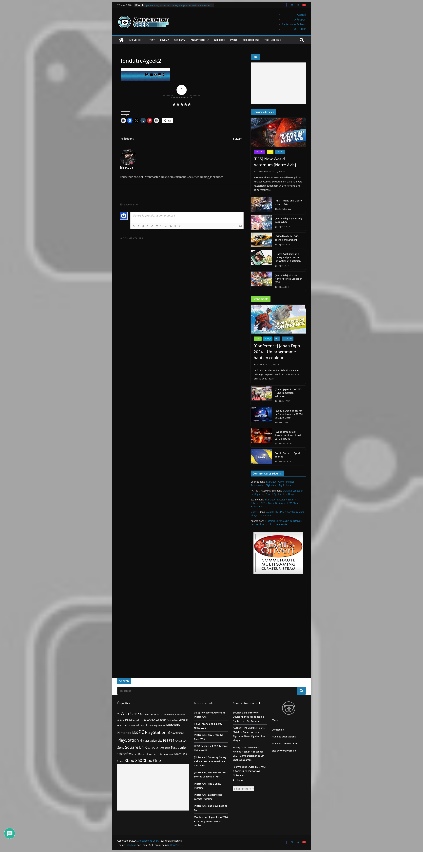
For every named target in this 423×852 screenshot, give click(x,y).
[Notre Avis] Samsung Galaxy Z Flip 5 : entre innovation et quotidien (288, 257)
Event (233, 39)
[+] (179, 226)
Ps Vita (178, 741)
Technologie (273, 39)
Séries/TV (179, 39)
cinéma (120, 719)
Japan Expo (122, 725)
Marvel (162, 725)
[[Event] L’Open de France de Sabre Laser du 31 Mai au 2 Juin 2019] (261, 416)
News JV (268, 338)
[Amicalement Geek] (121, 40)
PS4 (171, 740)
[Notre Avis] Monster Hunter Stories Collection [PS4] (288, 279)
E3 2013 (148, 719)
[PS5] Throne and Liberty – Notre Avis (288, 202)
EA (153, 719)
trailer (182, 747)
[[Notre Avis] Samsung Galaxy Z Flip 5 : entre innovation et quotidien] (261, 260)
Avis (142, 714)
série (167, 747)
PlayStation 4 (129, 740)
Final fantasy (172, 720)
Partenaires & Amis (294, 24)
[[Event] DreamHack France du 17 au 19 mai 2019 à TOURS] (261, 437)
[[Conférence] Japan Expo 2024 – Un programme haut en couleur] (278, 319)
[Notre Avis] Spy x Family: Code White (289, 220)
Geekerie (219, 39)
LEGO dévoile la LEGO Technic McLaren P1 (169, 5)
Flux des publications (284, 736)
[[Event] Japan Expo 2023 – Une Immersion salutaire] (261, 395)
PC (141, 732)
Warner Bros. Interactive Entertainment (151, 754)
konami (142, 725)
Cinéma (164, 39)
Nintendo (173, 725)
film (164, 719)
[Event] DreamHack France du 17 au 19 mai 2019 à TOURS (288, 435)
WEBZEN (178, 754)
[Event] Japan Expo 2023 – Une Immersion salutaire (288, 393)
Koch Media (133, 725)
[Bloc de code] (166, 226)
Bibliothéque (251, 39)
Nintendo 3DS (127, 733)
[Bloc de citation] (161, 226)
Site (277, 338)
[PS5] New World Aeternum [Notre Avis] (275, 161)
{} (175, 226)
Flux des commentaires (285, 743)
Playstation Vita (152, 740)
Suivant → (239, 138)
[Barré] (147, 226)
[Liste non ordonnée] (156, 226)
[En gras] (133, 226)
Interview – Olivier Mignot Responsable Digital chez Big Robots (248, 716)
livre (150, 725)
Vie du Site (287, 338)
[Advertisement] (278, 83)
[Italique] (138, 226)
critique (128, 719)
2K (118, 714)
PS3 (165, 740)
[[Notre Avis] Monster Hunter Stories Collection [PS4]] (261, 281)
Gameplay (183, 719)
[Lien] (170, 226)
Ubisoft (123, 754)
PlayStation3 (177, 733)
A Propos (300, 19)
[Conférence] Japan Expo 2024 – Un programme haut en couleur (277, 351)
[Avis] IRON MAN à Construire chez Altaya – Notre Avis (249, 771)
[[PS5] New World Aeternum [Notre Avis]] (278, 132)
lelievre (255, 512)
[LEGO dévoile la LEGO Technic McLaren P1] (261, 240)
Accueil (301, 15)
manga (155, 725)
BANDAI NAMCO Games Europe (160, 714)
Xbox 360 (133, 760)
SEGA (183, 740)
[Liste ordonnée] (152, 226)
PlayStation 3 (157, 732)
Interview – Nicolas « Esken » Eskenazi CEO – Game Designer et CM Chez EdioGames (274, 503)
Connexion (278, 729)
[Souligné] (143, 226)
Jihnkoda (281, 171)
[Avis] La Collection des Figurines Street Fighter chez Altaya (249, 736)
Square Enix (136, 747)
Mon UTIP (300, 29)
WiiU (122, 761)
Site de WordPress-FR (284, 750)
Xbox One (152, 760)
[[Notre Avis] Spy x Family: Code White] (261, 223)
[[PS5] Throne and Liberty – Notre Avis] (261, 205)
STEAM (160, 748)
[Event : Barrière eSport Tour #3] (261, 457)
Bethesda (181, 714)
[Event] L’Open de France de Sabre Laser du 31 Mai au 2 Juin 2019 (289, 414)
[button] (142, 40)
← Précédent (125, 138)
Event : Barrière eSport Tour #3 (287, 455)
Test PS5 (280, 152)
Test (152, 39)
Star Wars (152, 748)
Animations (198, 39)
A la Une (130, 713)
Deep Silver (138, 719)
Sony (120, 747)
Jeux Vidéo (134, 39)
